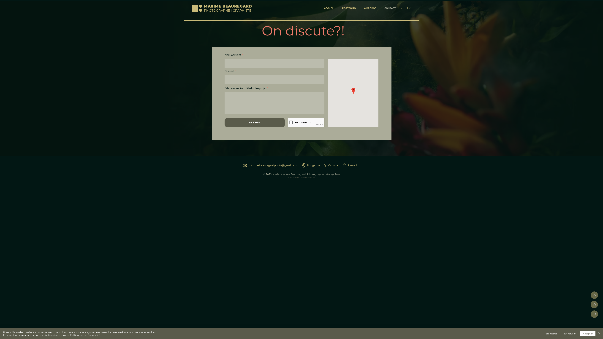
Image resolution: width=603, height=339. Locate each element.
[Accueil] (594, 304)
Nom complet (233, 55)
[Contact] (594, 314)
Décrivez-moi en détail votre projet (246, 88)
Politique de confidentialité (85, 335)
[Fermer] (599, 333)
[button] (349, 8)
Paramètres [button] (550, 333)
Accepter (588, 333)
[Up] (594, 295)
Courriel (229, 71)
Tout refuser (569, 333)
